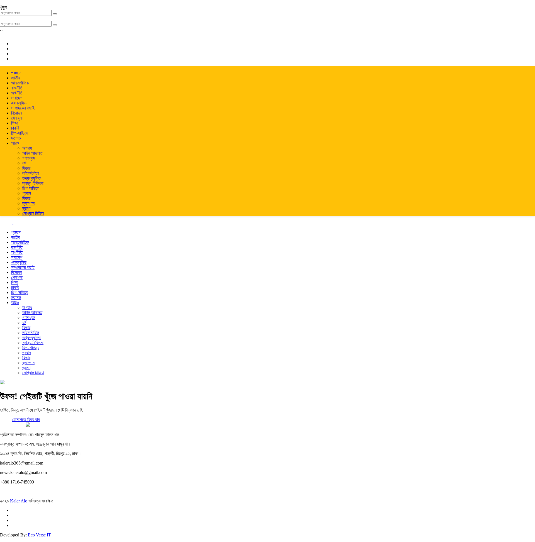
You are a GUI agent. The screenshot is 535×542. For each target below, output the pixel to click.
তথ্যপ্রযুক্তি (31, 178)
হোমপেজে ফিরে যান (26, 419)
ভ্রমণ (26, 208)
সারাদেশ (16, 98)
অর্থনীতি (17, 93)
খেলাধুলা (17, 118)
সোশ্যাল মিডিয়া (33, 213)
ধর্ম (24, 163)
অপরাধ (27, 148)
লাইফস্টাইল (30, 173)
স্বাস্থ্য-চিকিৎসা (32, 183)
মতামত (16, 138)
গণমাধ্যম (28, 158)
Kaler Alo (18, 501)
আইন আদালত (32, 153)
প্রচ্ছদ (16, 73)
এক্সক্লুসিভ (18, 103)
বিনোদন (16, 113)
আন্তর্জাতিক (20, 83)
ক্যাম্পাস (28, 203)
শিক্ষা (14, 123)
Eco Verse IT (39, 535)
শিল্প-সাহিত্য (19, 133)
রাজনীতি (17, 88)
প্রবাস (26, 193)
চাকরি (15, 128)
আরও (15, 143)
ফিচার (26, 168)
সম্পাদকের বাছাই (23, 108)
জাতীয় (15, 78)
